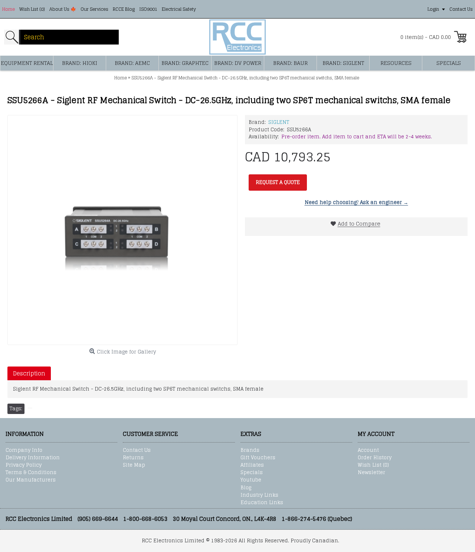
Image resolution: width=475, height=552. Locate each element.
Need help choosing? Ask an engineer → (356, 202)
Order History (375, 457)
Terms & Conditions (31, 472)
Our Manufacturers (31, 480)
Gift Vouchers (257, 457)
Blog (245, 487)
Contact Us (137, 450)
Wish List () (373, 465)
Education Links (261, 502)
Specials (251, 472)
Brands (249, 450)
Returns (133, 457)
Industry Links (259, 495)
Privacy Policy (24, 465)
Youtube (250, 480)
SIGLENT (278, 122)
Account (368, 450)
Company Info (24, 450)
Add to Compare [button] (359, 223)
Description (29, 373)
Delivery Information (33, 457)
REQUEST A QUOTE (278, 182)
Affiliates (252, 465)
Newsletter (371, 472)
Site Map (134, 465)
